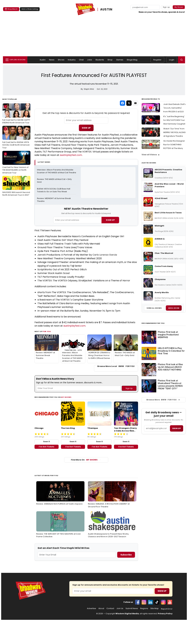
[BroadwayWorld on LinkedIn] (150, 602)
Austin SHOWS (149, 163)
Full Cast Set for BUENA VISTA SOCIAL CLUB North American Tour (16, 138)
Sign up (176, 428)
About (101, 608)
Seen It (46, 441)
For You (47, 331)
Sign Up (86, 127)
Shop (110, 59)
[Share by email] (135, 103)
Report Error (166, 609)
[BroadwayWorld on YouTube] (169, 602)
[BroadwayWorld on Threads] (163, 602)
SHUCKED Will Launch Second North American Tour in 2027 (16, 187)
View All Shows (154, 308)
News (51, 59)
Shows (61, 59)
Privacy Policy (165, 613)
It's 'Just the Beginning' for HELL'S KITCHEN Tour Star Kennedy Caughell (174, 120)
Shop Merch (12, 9)
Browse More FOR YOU (161, 399)
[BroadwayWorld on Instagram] (144, 602)
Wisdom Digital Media (127, 613)
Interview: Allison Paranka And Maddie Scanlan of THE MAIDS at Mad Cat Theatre (56, 171)
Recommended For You (153, 323)
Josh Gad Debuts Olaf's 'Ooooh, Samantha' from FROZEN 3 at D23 (174, 108)
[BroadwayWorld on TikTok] (157, 602)
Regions (144, 608)
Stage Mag (132, 59)
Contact (110, 608)
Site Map (154, 608)
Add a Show (173, 308)
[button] (181, 59)
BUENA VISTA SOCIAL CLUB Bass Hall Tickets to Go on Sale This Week (54, 190)
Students (99, 59)
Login (171, 59)
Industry (71, 59)
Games (119, 59)
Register (157, 59)
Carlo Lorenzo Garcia (105, 254)
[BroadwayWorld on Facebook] (137, 602)
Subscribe (126, 554)
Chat (81, 59)
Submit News (132, 608)
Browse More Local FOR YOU (116, 366)
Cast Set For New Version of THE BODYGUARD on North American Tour (15, 163)
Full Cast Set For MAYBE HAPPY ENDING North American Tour (16, 114)
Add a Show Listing (30, 9)
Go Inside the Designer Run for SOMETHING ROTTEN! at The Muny (174, 144)
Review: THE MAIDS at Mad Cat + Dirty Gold (54, 180)
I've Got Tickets (46, 446)
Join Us (119, 608)
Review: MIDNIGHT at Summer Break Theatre (54, 200)
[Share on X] (129, 103)
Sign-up (166, 7)
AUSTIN (106, 9)
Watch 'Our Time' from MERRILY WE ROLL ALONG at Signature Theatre (174, 132)
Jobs (89, 59)
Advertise (91, 608)
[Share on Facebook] (122, 103)
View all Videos (149, 154)
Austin (43, 59)
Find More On (84, 459)
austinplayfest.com (71, 155)
